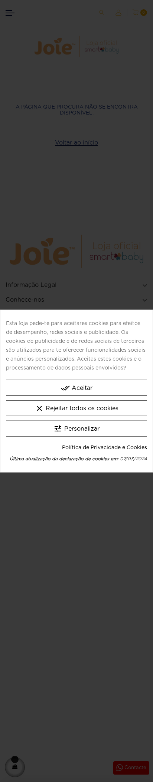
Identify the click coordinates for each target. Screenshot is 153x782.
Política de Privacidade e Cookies (104, 447)
